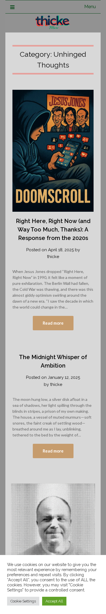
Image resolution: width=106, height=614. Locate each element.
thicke (53, 256)
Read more (53, 322)
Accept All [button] (54, 601)
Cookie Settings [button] (23, 601)
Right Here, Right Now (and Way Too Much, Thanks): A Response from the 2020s (53, 229)
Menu (90, 6)
